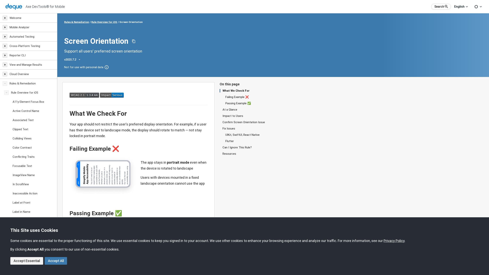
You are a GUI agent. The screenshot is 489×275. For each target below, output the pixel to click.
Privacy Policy (394, 241)
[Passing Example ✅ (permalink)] (68, 213)
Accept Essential (27, 261)
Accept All (56, 261)
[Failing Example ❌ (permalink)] (68, 149)
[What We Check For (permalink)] (68, 113)
